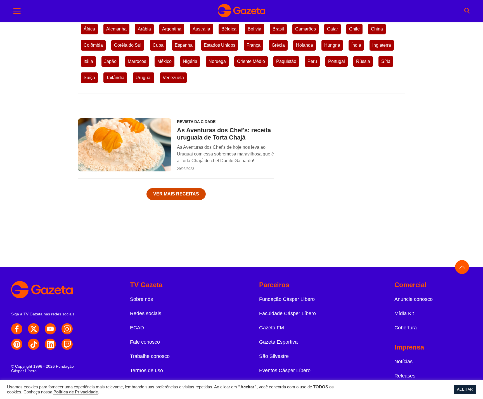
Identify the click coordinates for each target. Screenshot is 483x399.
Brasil (278, 29)
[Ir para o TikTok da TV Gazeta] (33, 344)
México (164, 61)
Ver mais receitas (176, 194)
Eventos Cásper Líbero (285, 370)
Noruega (217, 61)
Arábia (144, 29)
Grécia (278, 45)
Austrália (201, 29)
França (254, 45)
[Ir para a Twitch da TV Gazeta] (67, 344)
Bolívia (254, 29)
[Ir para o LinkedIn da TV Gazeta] (50, 344)
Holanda (304, 45)
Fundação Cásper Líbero (287, 299)
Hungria (332, 45)
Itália (88, 61)
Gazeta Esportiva (278, 342)
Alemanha (116, 29)
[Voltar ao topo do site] (462, 267)
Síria (385, 61)
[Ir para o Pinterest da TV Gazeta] (16, 344)
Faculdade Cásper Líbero (287, 313)
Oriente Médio (251, 61)
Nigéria (190, 61)
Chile (354, 29)
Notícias (403, 361)
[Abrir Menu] (17, 11)
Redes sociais (145, 313)
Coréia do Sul (127, 45)
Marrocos (137, 61)
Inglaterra (381, 45)
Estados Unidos (219, 45)
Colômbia (93, 45)
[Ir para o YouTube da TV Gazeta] (50, 328)
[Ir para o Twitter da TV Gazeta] (33, 328)
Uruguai (143, 77)
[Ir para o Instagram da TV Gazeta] (67, 328)
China (377, 29)
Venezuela (173, 77)
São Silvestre (274, 356)
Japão (110, 61)
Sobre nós (141, 299)
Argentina (171, 29)
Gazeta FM (271, 327)
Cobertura (405, 327)
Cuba (158, 45)
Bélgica (228, 29)
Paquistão (286, 61)
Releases (404, 376)
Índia (356, 45)
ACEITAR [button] (465, 389)
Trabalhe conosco (150, 356)
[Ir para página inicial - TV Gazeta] (241, 11)
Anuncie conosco (413, 299)
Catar (332, 29)
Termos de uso (146, 370)
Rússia (363, 61)
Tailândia (115, 77)
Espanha (184, 45)
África (89, 29)
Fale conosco (145, 342)
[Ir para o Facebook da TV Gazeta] (16, 328)
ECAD (137, 327)
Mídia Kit (404, 313)
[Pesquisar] (467, 11)
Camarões (305, 29)
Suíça (89, 77)
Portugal (336, 61)
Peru (312, 61)
